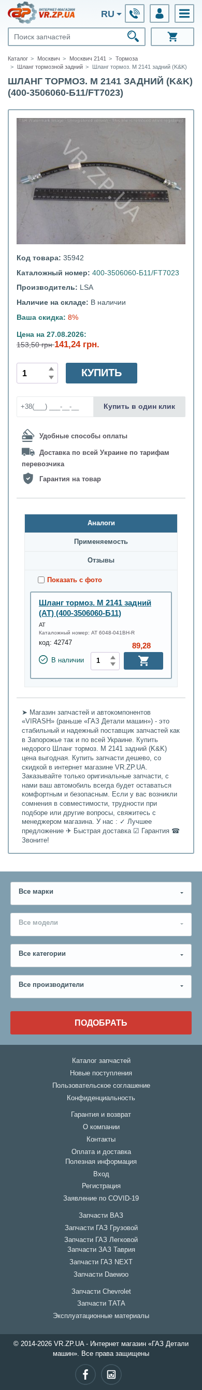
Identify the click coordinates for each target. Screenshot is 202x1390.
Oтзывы (101, 560)
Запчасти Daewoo (101, 1274)
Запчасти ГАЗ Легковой (101, 1240)
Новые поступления (101, 1073)
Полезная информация (101, 1161)
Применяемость (101, 541)
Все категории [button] (42, 953)
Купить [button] (101, 372)
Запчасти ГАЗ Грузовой (101, 1228)
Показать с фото (74, 580)
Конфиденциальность (101, 1098)
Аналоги (101, 523)
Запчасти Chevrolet (101, 1291)
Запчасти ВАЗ (101, 1215)
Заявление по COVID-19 (101, 1198)
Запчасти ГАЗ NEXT (101, 1262)
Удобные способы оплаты (83, 436)
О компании (101, 1127)
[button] (184, 13)
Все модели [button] (38, 922)
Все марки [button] (36, 891)
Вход (101, 1174)
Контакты (101, 1139)
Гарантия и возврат (101, 1114)
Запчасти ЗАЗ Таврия (101, 1249)
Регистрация (101, 1186)
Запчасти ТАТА (101, 1303)
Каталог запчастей (101, 1060)
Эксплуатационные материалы (101, 1316)
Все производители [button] (51, 984)
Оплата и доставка (101, 1152)
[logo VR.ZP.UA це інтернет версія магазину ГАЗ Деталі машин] (41, 12)
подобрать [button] (101, 1022)
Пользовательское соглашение (101, 1085)
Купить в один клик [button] (139, 406)
